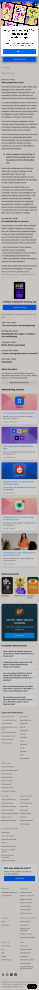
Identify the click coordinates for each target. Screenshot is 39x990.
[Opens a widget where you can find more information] (32, 986)
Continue (19, 51)
